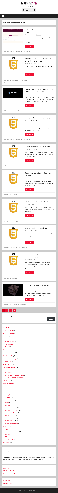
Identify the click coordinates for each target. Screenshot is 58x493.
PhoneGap (7, 405)
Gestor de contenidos (9, 367)
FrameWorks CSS (9, 400)
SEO (6, 437)
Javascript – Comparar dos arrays (38, 202)
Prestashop (8, 372)
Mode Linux (6, 480)
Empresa (5, 336)
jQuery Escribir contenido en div (37, 228)
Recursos (5, 426)
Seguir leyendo (29, 46)
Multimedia (8, 361)
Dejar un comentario (10, 82)
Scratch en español (10, 352)
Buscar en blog (7, 316)
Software (7, 346)
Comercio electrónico (11, 339)
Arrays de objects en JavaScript (37, 147)
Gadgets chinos (7, 364)
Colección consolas (8, 333)
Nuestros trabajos (8, 483)
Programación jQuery (23, 80)
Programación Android (11, 407)
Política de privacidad (9, 473)
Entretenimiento (7, 356)
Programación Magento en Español (14, 375)
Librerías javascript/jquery (11, 51)
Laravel (7, 402)
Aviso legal (6, 468)
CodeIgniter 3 (8, 395)
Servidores (6, 442)
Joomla (7, 370)
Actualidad (6, 327)
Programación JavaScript (24, 51)
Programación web (22, 304)
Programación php (10, 415)
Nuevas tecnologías (8, 386)
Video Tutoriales (9, 439)
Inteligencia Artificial (8, 383)
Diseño (6, 429)
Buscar (51, 319)
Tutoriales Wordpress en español (14, 377)
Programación (7, 392)
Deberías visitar (9, 330)
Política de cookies (8, 470)
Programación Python (11, 418)
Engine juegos (7, 349)
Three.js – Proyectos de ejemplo (37, 285)
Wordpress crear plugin (11, 423)
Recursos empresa (10, 341)
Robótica (7, 389)
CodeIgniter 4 (8, 397)
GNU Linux (6, 381)
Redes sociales (9, 344)
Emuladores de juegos (11, 359)
